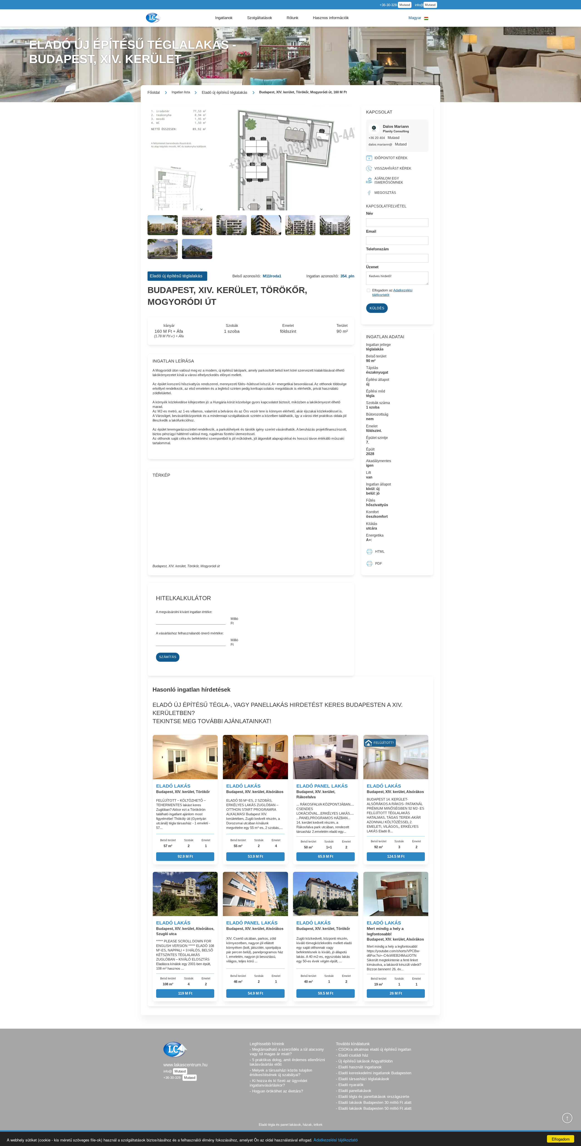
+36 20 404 (377, 138)
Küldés (377, 308)
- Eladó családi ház (352, 1055)
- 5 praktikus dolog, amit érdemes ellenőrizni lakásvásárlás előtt (287, 1062)
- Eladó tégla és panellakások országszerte (372, 1096)
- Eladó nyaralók (350, 1085)
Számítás (167, 657)
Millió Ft (234, 621)
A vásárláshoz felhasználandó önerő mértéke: (190, 633)
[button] (224, 18)
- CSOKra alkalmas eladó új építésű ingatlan (373, 1049)
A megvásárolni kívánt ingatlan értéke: (184, 612)
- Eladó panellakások (353, 1091)
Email (371, 231)
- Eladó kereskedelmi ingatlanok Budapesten (373, 1073)
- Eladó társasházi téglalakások (362, 1079)
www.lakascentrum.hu (185, 1064)
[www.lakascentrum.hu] (154, 18)
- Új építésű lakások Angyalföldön (364, 1061)
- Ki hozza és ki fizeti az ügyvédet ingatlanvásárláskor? (278, 1083)
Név (369, 213)
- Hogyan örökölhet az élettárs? (276, 1091)
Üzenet (372, 267)
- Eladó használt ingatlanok (359, 1067)
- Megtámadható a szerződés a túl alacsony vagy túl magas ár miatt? (287, 1051)
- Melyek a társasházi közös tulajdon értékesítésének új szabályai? (281, 1072)
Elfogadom (561, 1139)
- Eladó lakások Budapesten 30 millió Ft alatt (373, 1102)
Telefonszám (377, 249)
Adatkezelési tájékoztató (335, 1139)
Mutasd (404, 5)
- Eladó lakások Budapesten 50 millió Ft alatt (373, 1108)
